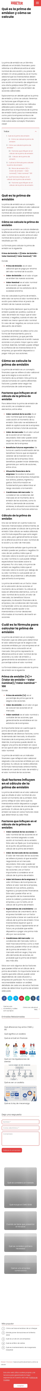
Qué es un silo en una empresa (18, 1339)
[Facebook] (4, 998)
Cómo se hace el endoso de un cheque (21, 1328)
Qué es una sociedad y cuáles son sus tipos (10, 1008)
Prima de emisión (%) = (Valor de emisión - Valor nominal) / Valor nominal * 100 (20, 170)
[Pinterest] (21, 998)
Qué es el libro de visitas (15, 1343)
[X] (15, 998)
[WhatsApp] (27, 998)
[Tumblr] (33, 998)
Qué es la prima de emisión (18, 136)
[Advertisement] (20, 40)
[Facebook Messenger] (10, 998)
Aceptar (20, 1386)
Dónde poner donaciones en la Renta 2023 (20, 1333)
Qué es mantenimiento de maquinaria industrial (21, 1348)
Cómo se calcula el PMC (30, 1008)
